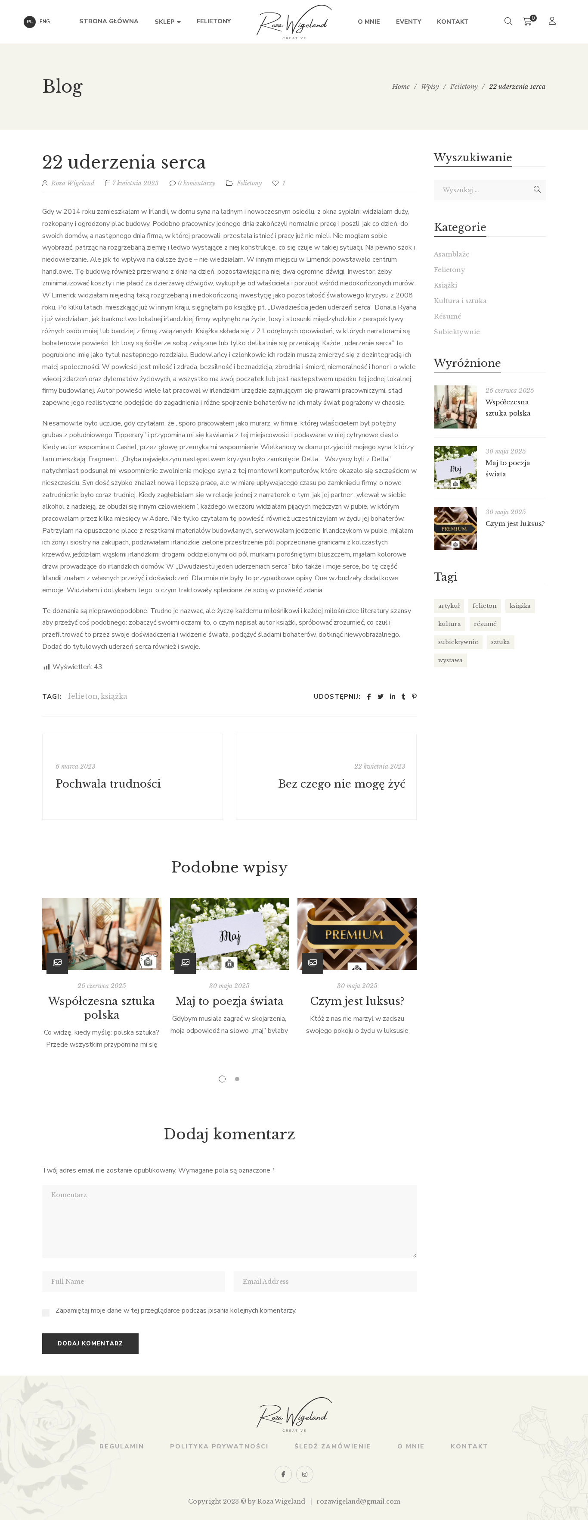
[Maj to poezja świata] (229, 934)
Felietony (249, 183)
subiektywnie (458, 642)
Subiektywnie (457, 332)
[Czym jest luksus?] (357, 934)
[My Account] (553, 22)
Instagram (304, 1474)
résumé (485, 624)
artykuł (449, 606)
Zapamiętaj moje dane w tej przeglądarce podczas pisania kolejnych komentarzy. (176, 1310)
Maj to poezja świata (229, 1001)
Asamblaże (452, 254)
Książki (445, 285)
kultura (449, 624)
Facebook (283, 1474)
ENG (45, 22)
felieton (83, 696)
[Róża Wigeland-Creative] (294, 21)
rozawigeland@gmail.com (358, 1501)
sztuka (500, 642)
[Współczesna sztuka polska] (101, 934)
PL (30, 22)
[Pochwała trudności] (132, 777)
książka (114, 696)
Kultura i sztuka (460, 301)
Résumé (447, 316)
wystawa (450, 660)
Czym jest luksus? (357, 1001)
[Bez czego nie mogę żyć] (326, 777)
